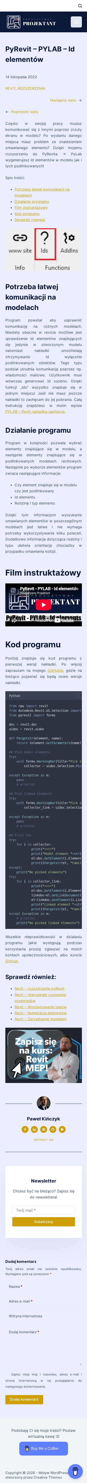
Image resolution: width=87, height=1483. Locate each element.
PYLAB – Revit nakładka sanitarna (34, 411)
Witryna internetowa (25, 1316)
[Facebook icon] (25, 1129)
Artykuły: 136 (43, 1139)
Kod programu (27, 213)
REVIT (10, 88)
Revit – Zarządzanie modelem (41, 1019)
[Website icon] (43, 1129)
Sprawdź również (30, 219)
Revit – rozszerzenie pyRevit (39, 988)
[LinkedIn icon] (34, 1129)
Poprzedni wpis (24, 111)
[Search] (80, 6)
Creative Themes (48, 1477)
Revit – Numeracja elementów (41, 1013)
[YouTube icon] (62, 1129)
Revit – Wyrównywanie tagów (41, 1007)
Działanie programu (32, 201)
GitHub (11, 961)
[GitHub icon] (52, 1129)
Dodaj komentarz (24, 1332)
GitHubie (55, 670)
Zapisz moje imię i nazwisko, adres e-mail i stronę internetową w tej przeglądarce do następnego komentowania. (43, 1380)
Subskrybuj (43, 1221)
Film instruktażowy (31, 207)
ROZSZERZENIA (31, 88)
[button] (78, 695)
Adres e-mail (20, 1301)
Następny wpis (63, 100)
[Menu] (76, 21)
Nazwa (15, 1286)
